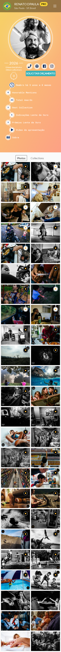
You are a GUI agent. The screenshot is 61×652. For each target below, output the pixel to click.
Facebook (44, 66)
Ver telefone (29, 66)
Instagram (52, 66)
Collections (37, 158)
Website (37, 66)
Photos (21, 158)
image (15, 171)
